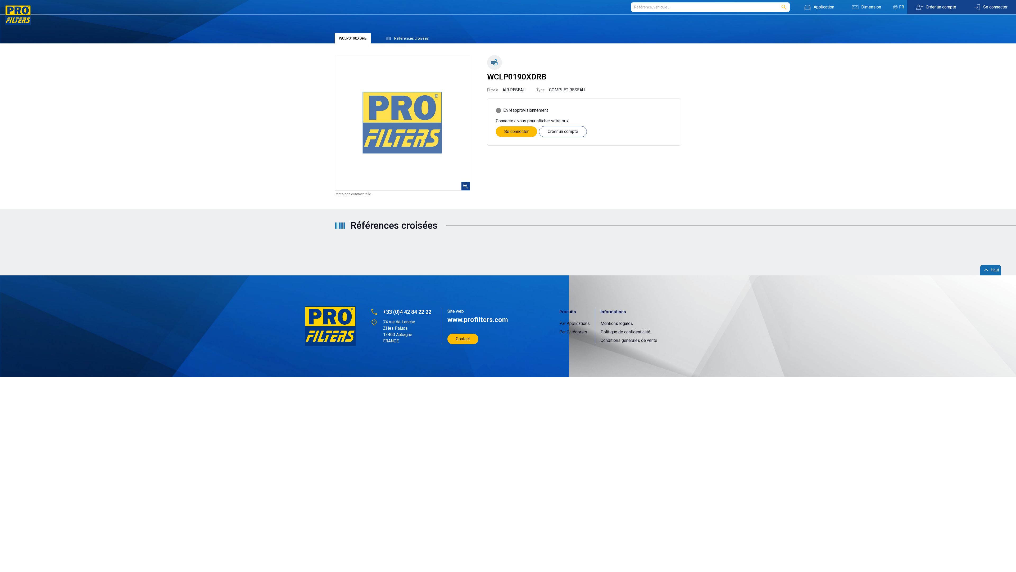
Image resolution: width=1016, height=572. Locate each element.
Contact (463, 338)
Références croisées (411, 38)
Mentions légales (617, 323)
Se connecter (516, 131)
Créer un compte (563, 131)
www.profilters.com (477, 320)
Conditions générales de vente (629, 340)
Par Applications (574, 323)
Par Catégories (573, 331)
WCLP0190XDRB (353, 38)
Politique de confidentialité (625, 331)
